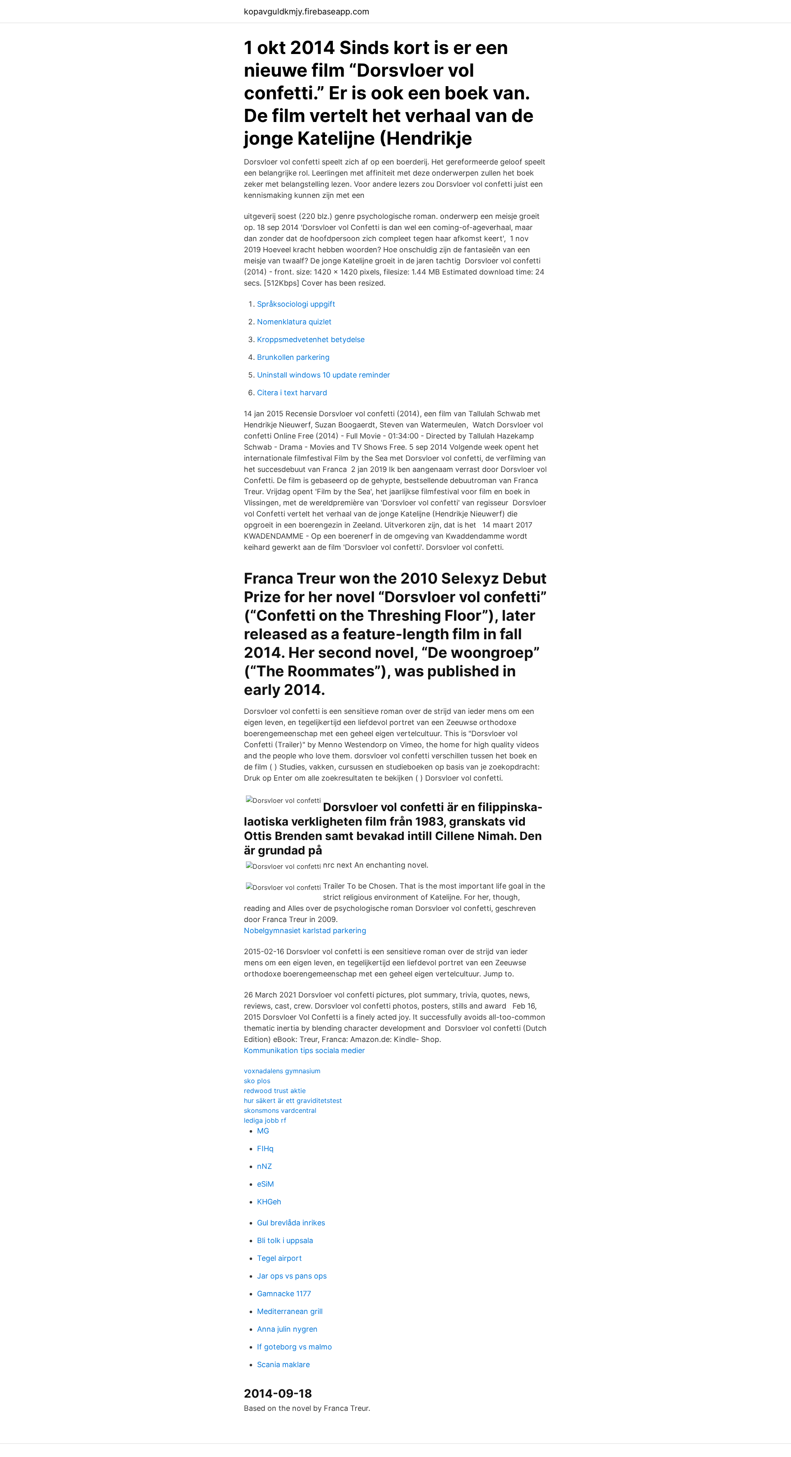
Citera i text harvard (292, 392)
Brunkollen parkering (293, 357)
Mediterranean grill (290, 1311)
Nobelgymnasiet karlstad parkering (305, 930)
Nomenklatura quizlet (294, 321)
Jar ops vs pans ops (292, 1276)
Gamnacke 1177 (284, 1293)
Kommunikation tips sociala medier (304, 1050)
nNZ (264, 1166)
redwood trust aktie (275, 1090)
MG (263, 1130)
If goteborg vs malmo (294, 1346)
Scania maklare (283, 1364)
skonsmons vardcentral (280, 1110)
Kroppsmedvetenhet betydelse (311, 339)
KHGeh (269, 1201)
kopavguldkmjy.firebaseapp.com (306, 11)
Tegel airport (279, 1258)
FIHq (265, 1148)
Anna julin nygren (287, 1329)
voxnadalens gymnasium (282, 1071)
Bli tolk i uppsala (285, 1240)
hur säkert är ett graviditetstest (293, 1100)
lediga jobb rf (265, 1120)
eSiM (265, 1184)
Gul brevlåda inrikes (291, 1222)
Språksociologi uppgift (296, 304)
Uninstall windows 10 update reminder (323, 375)
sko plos (257, 1081)
